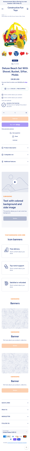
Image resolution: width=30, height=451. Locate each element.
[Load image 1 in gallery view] (4, 53)
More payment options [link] (8, 129)
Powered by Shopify (22, 442)
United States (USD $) (9, 432)
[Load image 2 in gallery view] (10, 53)
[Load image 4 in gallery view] (22, 53)
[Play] (15, 182)
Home (3, 15)
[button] (27, 9)
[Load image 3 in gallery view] (16, 53)
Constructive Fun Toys (12, 442)
